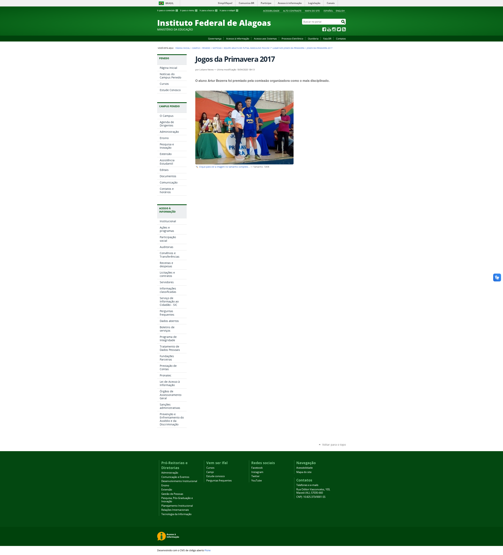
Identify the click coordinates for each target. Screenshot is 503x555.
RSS (344, 29)
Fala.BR (327, 38)
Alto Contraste (292, 10)
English (340, 10)
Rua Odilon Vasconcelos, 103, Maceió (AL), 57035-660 (313, 491)
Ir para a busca (208, 10)
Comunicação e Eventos (175, 477)
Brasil (169, 3)
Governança (214, 38)
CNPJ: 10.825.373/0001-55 (310, 497)
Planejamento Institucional (177, 505)
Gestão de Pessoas (172, 494)
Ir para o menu (188, 10)
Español (328, 10)
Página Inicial (182, 48)
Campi (210, 472)
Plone (208, 550)
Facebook (324, 29)
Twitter (339, 29)
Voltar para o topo (334, 444)
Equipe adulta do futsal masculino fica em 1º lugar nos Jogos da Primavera (264, 48)
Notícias (217, 48)
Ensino (165, 485)
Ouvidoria (313, 38)
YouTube (329, 29)
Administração (169, 472)
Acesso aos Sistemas (265, 38)
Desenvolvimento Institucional (179, 481)
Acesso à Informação (237, 38)
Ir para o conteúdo (167, 10)
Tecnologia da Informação (176, 514)
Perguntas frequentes (219, 480)
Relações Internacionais (175, 510)
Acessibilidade (271, 10)
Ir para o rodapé (229, 10)
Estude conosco (215, 476)
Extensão (166, 489)
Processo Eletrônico (292, 38)
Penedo (206, 48)
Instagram (334, 29)
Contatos (341, 38)
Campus (196, 48)
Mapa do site (312, 10)
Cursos (210, 467)
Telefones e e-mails (307, 485)
